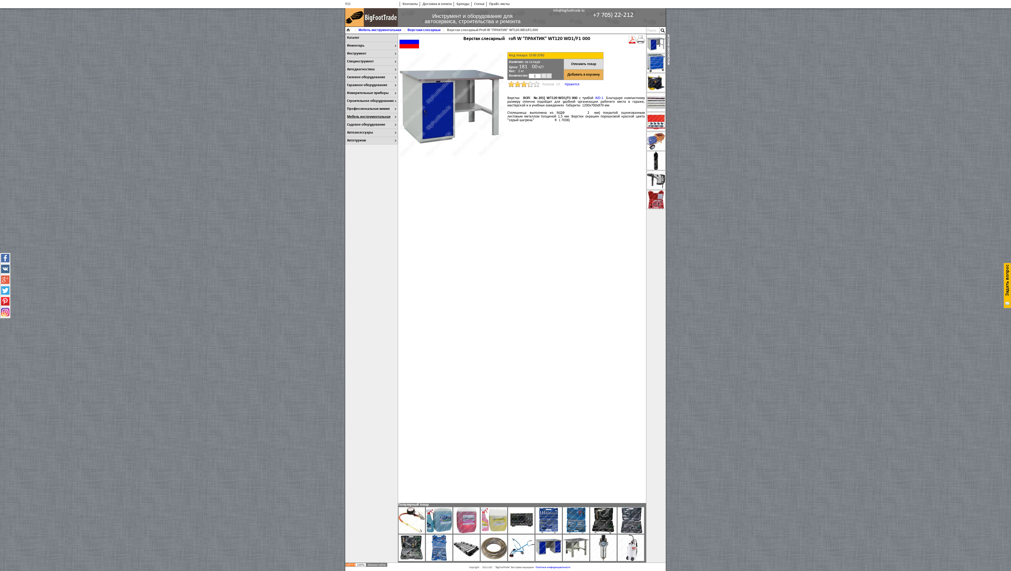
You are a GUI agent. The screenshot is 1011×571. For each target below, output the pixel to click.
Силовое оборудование (366, 77)
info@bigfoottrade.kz (569, 11)
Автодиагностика (361, 69)
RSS (347, 4)
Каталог (353, 38)
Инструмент (356, 54)
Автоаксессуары (360, 133)
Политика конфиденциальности (553, 567)
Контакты (410, 4)
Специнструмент (360, 61)
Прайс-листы (499, 4)
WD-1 (599, 98)
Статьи (479, 4)
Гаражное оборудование (367, 85)
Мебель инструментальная (368, 117)
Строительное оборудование (370, 101)
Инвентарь (355, 46)
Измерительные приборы (368, 93)
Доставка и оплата (437, 4)
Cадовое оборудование (366, 125)
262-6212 (613, 15)
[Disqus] (522, 234)
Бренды (463, 4)
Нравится (572, 84)
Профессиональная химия (368, 109)
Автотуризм (356, 140)
